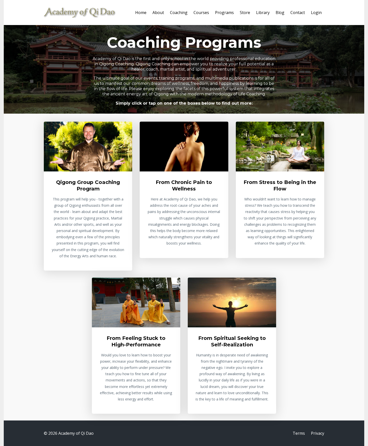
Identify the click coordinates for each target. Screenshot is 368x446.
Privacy (317, 433)
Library (263, 12)
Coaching (179, 12)
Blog (280, 12)
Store (245, 12)
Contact (297, 12)
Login (316, 12)
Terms (299, 433)
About (158, 12)
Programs (224, 12)
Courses (201, 12)
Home (140, 12)
